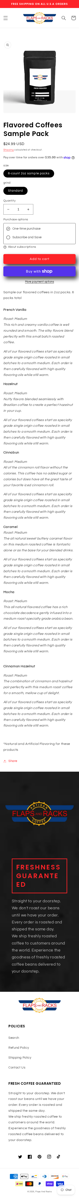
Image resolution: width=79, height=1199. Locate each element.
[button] (5, 18)
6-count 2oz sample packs (29, 173)
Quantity (9, 200)
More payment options (39, 281)
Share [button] (12, 761)
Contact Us (16, 1067)
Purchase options (15, 219)
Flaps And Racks (43, 1192)
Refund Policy (18, 1047)
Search (13, 1037)
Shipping (8, 150)
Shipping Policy (19, 1057)
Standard (15, 190)
